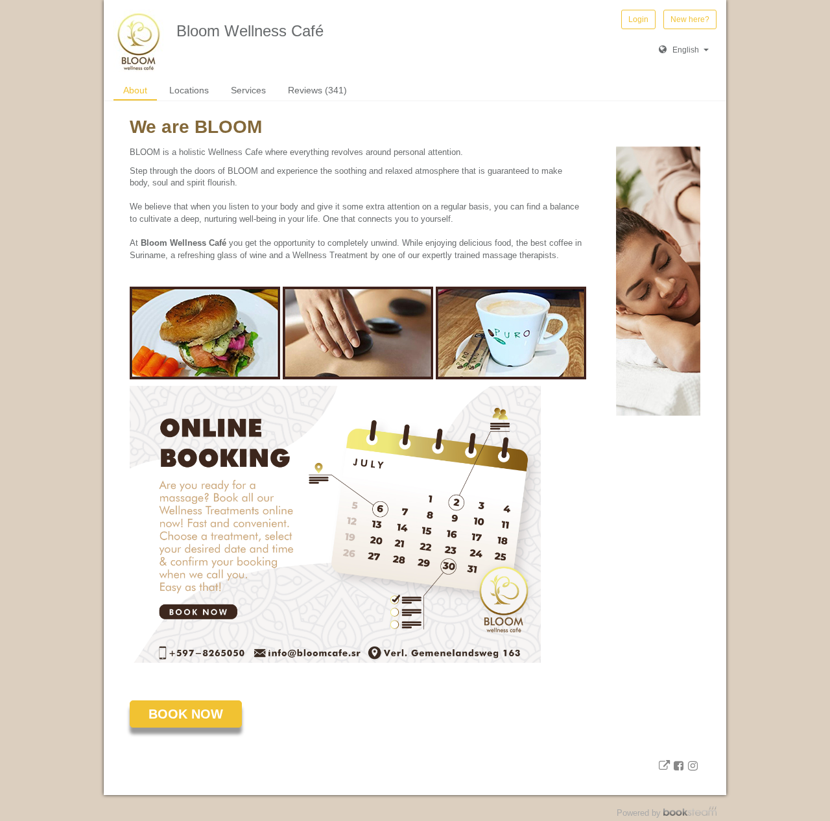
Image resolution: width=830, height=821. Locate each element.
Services (248, 90)
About (135, 90)
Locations (189, 90)
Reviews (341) (317, 90)
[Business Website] (664, 765)
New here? (689, 19)
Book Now (185, 714)
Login (638, 19)
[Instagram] (693, 765)
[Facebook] (678, 765)
